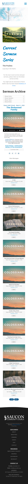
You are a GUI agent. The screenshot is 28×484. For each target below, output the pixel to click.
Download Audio (16, 143)
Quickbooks (14, 456)
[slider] (22, 130)
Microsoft (14, 459)
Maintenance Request (14, 451)
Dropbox (14, 453)
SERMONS (14, 437)
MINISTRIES (14, 434)
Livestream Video (14, 149)
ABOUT (14, 432)
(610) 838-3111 (16, 466)
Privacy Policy (14, 426)
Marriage (17, 140)
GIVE (14, 442)
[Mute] (19, 130)
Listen (14, 184)
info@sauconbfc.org (16, 468)
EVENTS (14, 439)
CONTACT (14, 445)
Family (13, 140)
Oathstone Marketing (16, 424)
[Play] (4, 130)
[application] (14, 130)
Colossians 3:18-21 (19, 139)
